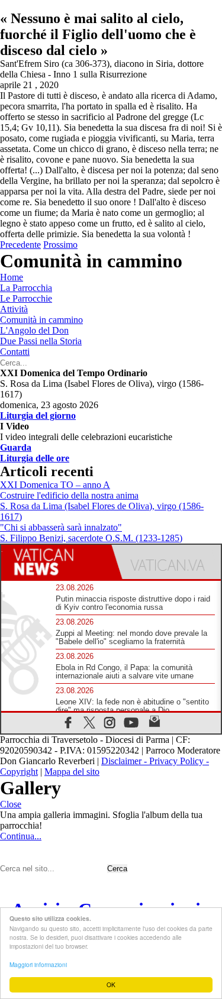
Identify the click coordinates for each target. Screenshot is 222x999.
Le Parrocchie (26, 298)
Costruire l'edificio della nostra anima (69, 495)
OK (111, 984)
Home (11, 277)
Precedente (20, 245)
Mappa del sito (71, 772)
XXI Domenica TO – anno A (55, 485)
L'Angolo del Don (34, 330)
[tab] (56, 562)
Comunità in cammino (41, 320)
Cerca (117, 868)
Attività (14, 309)
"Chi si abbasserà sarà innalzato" (61, 527)
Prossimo (60, 245)
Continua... (20, 836)
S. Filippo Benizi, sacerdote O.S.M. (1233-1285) (91, 538)
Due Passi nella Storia (41, 341)
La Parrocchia (26, 288)
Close (10, 804)
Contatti (15, 352)
